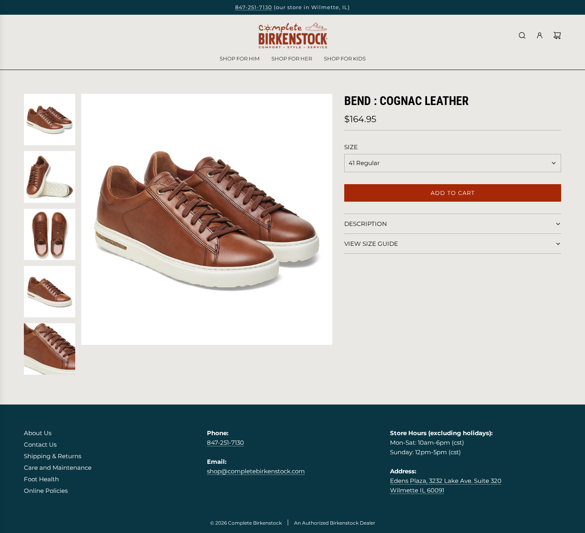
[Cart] (557, 35)
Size (351, 147)
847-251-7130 (253, 7)
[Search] (522, 35)
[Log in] (539, 35)
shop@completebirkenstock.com (256, 471)
